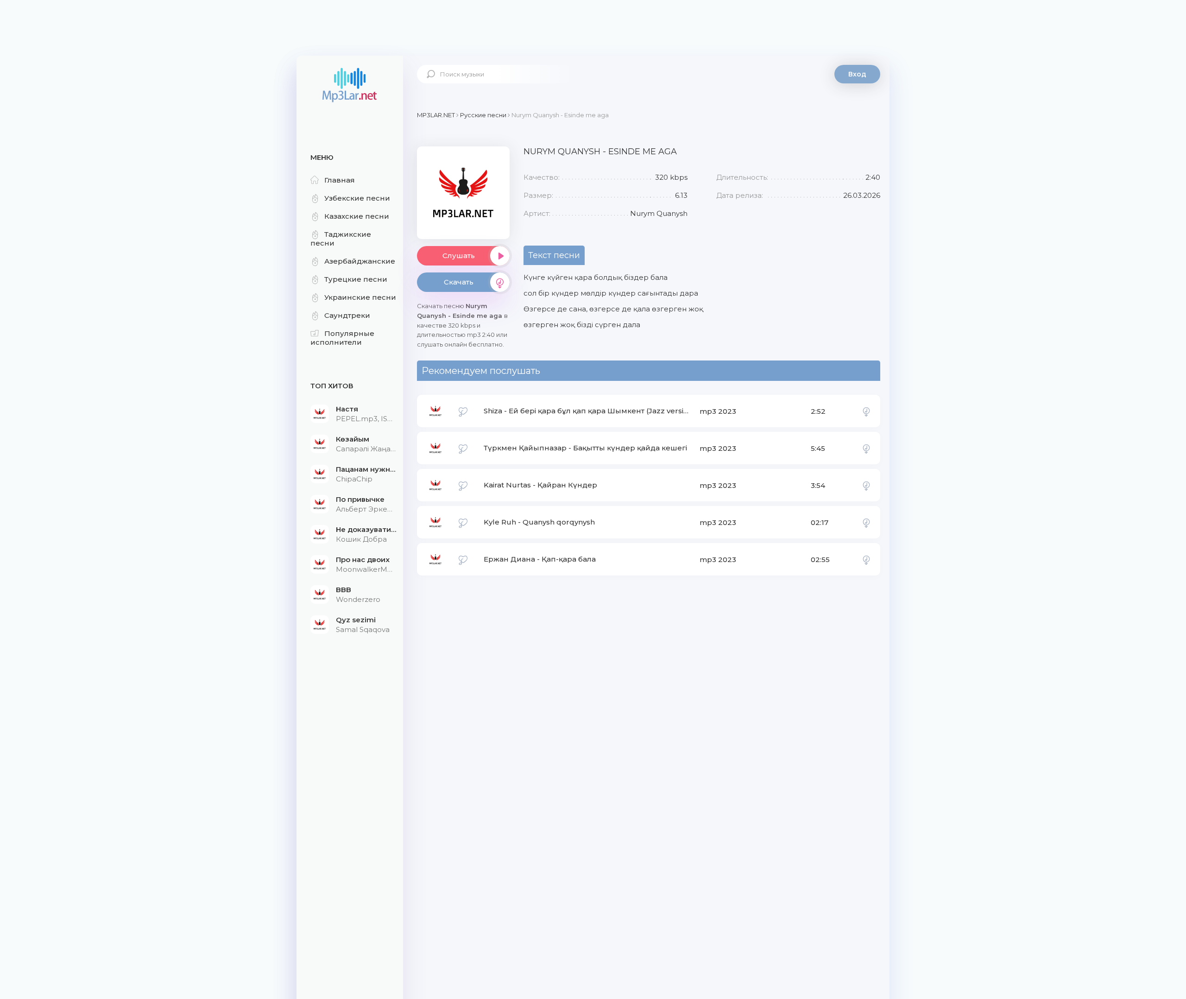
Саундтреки (347, 315)
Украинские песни (360, 297)
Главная (339, 180)
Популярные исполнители (342, 338)
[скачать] (866, 411)
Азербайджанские (359, 261)
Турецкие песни (355, 279)
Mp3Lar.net (349, 86)
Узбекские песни (357, 198)
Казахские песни (356, 216)
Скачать (458, 282)
